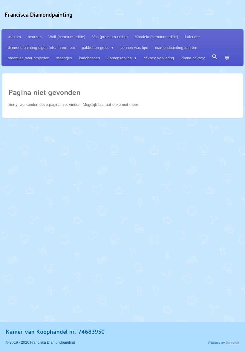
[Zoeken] (214, 57)
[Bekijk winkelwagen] (226, 58)
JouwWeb (232, 342)
